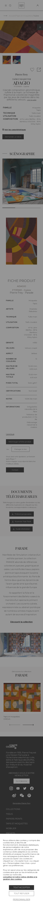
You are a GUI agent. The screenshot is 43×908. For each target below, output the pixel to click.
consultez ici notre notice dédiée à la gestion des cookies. (20, 878)
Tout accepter (21, 887)
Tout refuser (21, 893)
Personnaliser (21, 899)
